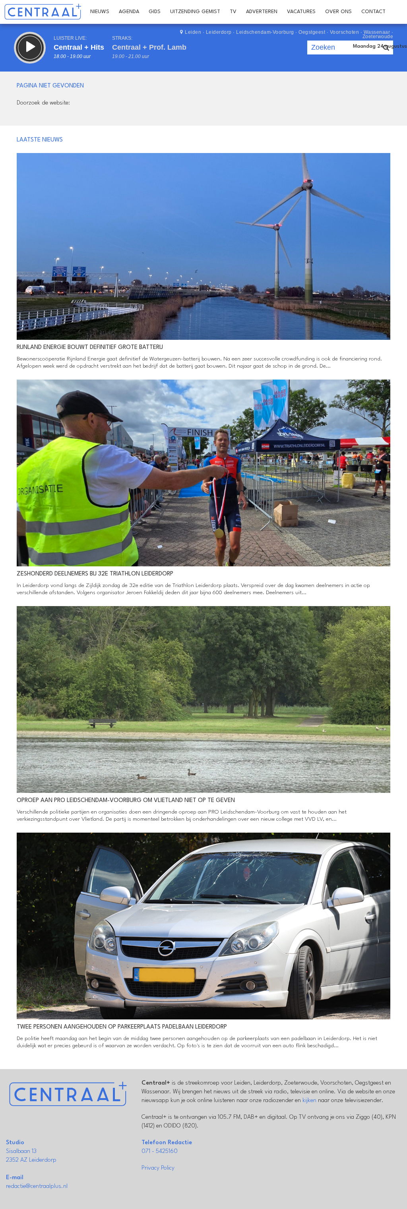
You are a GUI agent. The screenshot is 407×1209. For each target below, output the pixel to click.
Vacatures (301, 11)
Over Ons (338, 11)
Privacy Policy (157, 1168)
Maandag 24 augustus (380, 46)
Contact (373, 11)
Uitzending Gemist (195, 11)
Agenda (129, 11)
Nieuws (99, 11)
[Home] (42, 12)
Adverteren (261, 11)
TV (233, 11)
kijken (309, 1101)
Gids (155, 11)
